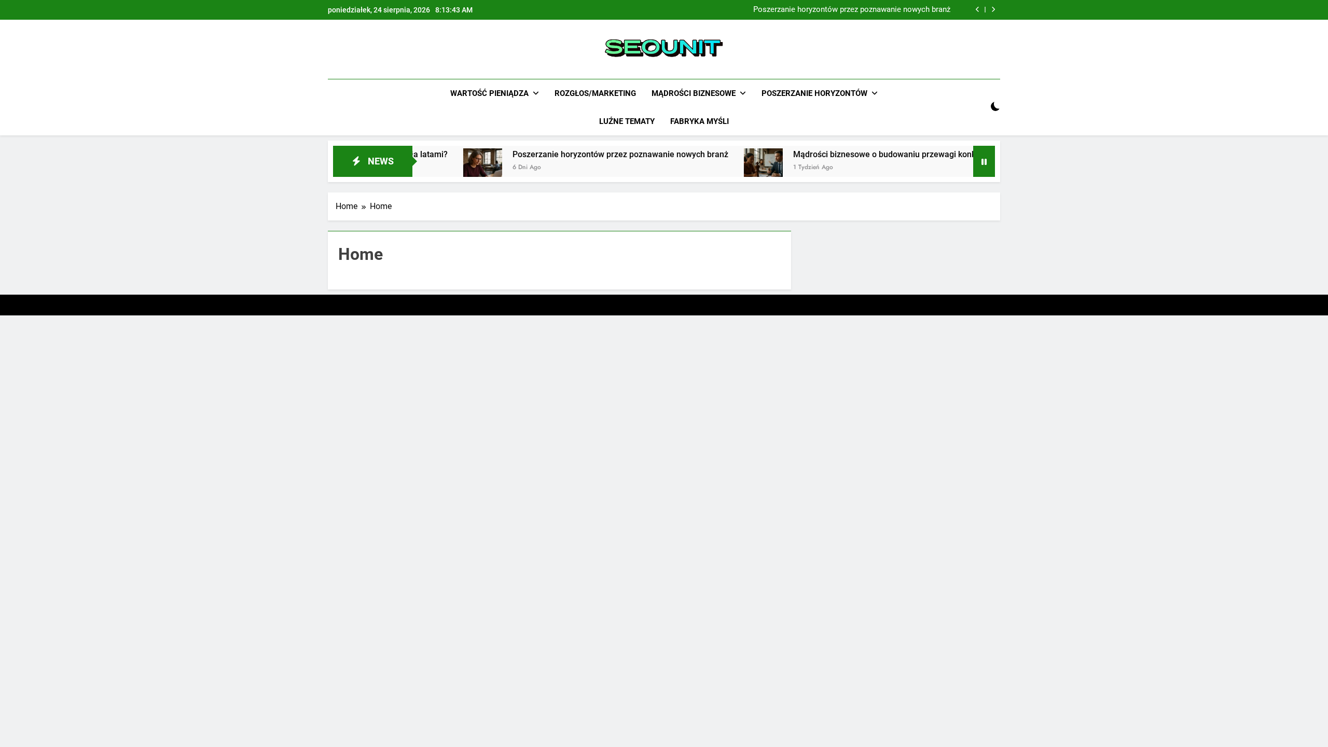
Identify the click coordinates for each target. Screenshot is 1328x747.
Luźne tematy (627, 121)
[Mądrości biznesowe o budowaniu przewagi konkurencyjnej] (740, 167)
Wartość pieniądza (489, 93)
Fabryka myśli (699, 121)
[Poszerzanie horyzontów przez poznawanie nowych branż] (459, 167)
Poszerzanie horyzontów (814, 93)
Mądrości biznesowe (694, 93)
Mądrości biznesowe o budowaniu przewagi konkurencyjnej (881, 154)
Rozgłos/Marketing (595, 93)
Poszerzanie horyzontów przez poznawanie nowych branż (851, 10)
